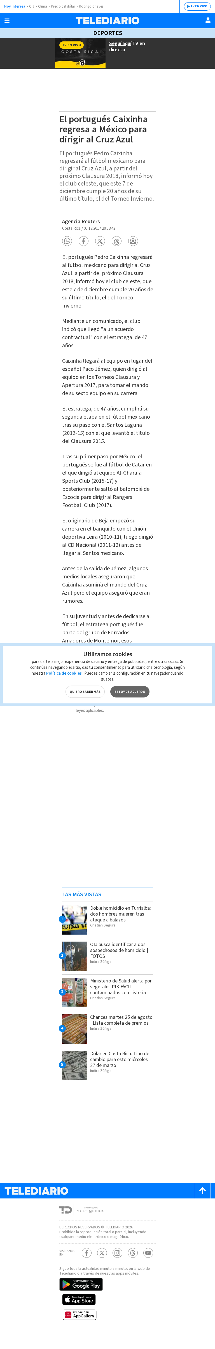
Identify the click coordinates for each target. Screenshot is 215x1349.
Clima (42, 6)
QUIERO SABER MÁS (85, 691)
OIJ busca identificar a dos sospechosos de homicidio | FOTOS (119, 950)
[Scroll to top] (202, 1190)
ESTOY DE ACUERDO (129, 691)
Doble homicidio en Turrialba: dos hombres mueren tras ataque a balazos (120, 914)
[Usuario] (208, 20)
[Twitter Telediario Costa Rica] (102, 1253)
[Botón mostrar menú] (7, 21)
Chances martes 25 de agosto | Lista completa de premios (121, 1020)
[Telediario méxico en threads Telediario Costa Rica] (133, 1253)
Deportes (107, 33)
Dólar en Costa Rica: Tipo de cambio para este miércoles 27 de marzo (119, 1059)
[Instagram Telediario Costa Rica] (117, 1253)
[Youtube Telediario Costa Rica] (148, 1253)
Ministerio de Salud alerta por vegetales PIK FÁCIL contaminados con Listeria (121, 986)
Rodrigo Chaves (91, 6)
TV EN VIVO (198, 6)
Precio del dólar (63, 6)
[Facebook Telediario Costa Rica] (87, 1253)
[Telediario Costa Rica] (107, 20)
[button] (67, 241)
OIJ (31, 6)
